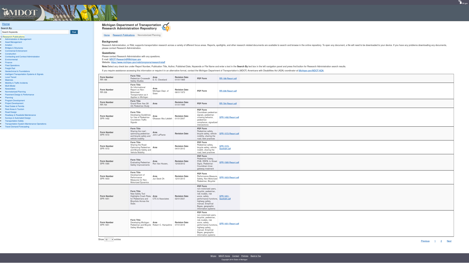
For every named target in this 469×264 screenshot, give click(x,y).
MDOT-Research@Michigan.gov (125, 59)
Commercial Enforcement (16, 50)
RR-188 (103, 79)
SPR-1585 (104, 163)
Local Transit (10, 77)
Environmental (11, 59)
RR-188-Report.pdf (228, 78)
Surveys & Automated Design (18, 117)
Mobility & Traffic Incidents (16, 82)
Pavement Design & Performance (19, 94)
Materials (9, 79)
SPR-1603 (104, 178)
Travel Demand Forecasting (17, 126)
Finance (8, 62)
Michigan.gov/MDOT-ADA (311, 70)
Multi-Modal (10, 85)
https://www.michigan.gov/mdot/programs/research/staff (138, 62)
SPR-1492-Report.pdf (229, 117)
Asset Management (13, 42)
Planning (9, 97)
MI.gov (465, 3)
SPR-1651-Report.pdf (229, 223)
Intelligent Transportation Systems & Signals (24, 74)
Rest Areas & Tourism (14, 109)
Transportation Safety (14, 120)
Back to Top (256, 255)
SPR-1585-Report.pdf (229, 162)
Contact (235, 255)
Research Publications (14, 36)
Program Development (15, 100)
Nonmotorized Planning (15, 91)
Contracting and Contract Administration (22, 56)
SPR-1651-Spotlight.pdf (225, 197)
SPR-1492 (104, 118)
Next (449, 240)
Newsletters (10, 88)
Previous (425, 240)
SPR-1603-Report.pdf (229, 177)
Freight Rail (10, 68)
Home (6, 24)
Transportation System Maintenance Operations (25, 123)
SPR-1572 (104, 134)
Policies (244, 255)
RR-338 (103, 92)
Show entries (109, 239)
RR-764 (103, 104)
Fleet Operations (12, 65)
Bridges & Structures (14, 47)
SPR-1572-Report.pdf (229, 133)
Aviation (8, 45)
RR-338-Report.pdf (228, 90)
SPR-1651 (104, 198)
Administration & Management (18, 39)
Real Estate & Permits (14, 106)
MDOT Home (224, 255)
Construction (10, 53)
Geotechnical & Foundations (17, 71)
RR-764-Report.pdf (228, 103)
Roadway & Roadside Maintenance (20, 115)
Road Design (11, 112)
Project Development (14, 103)
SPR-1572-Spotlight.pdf (225, 147)
